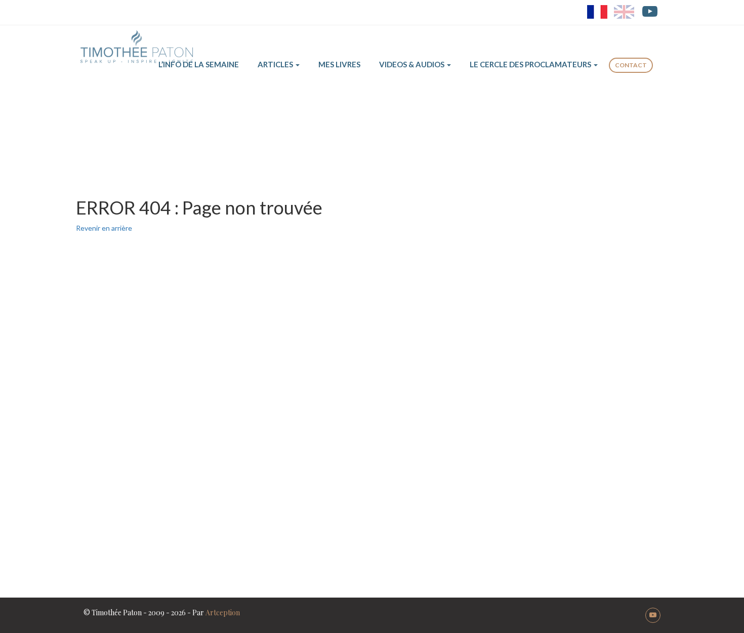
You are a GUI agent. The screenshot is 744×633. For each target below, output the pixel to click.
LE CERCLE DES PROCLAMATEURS (531, 64)
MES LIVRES (339, 64)
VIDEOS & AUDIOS (412, 64)
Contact (631, 65)
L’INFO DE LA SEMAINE (198, 64)
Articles (276, 64)
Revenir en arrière (104, 228)
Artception (222, 612)
